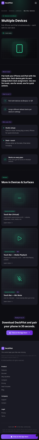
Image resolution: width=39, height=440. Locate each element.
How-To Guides (5, 386)
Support (3, 400)
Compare (4, 380)
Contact (3, 403)
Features (4, 370)
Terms (3, 416)
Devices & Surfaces (15, 11)
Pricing (3, 383)
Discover (4, 11)
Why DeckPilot (5, 377)
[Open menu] (36, 3)
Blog (2, 390)
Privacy (3, 413)
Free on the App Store (20, 437)
